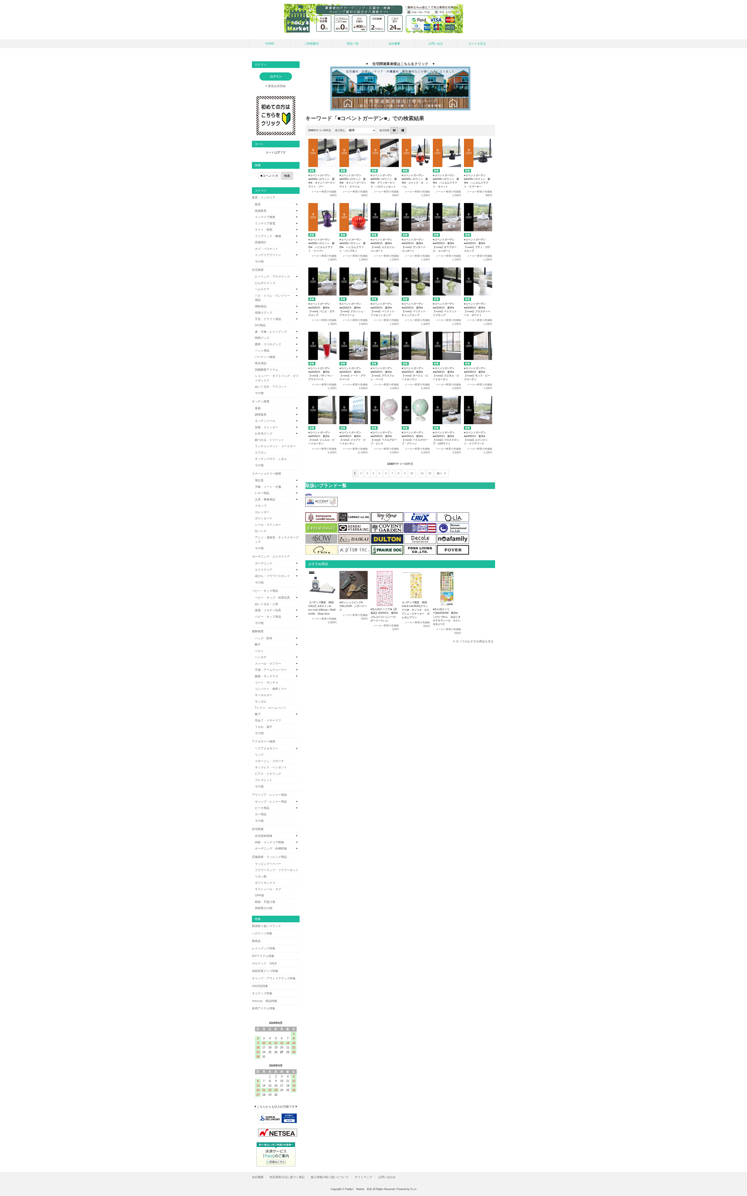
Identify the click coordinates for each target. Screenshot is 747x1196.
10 (411, 473)
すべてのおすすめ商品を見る (475, 641)
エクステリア (263, 569)
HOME (269, 43)
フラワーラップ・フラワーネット (277, 870)
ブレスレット (263, 780)
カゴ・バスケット (266, 248)
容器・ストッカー (266, 427)
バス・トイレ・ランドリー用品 (272, 298)
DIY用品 (260, 325)
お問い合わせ (387, 1177)
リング (259, 754)
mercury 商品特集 (264, 1001)
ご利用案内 (311, 43)
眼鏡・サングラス (266, 676)
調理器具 (261, 414)
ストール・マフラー (268, 663)
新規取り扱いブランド (266, 926)
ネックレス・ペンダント (271, 767)
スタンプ (261, 505)
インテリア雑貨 (265, 217)
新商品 (256, 941)
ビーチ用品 (262, 808)
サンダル (261, 701)
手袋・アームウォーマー (271, 669)
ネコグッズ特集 (262, 993)
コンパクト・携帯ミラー (271, 688)
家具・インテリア (263, 197)
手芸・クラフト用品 (268, 319)
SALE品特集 (260, 986)
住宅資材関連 (263, 835)
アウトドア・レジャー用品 (269, 794)
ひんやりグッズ (265, 283)
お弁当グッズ (263, 433)
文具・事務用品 (265, 499)
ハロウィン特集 (262, 933)
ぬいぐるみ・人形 (266, 604)
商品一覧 (353, 43)
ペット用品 (262, 350)
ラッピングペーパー (268, 863)
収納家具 (261, 210)
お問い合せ (435, 43)
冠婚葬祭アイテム (266, 369)
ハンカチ (261, 657)
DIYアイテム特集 (263, 956)
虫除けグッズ (263, 312)
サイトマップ (363, 1177)
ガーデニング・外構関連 (271, 848)
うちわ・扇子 (263, 726)
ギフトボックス (265, 882)
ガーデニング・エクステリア (271, 556)
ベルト (259, 651)
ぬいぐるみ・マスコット (271, 386)
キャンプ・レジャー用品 (271, 801)
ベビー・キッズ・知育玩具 (272, 597)
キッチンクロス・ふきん (271, 458)
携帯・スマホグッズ (268, 344)
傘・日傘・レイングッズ (271, 331)
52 (430, 473)
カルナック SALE (264, 963)
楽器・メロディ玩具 (268, 610)
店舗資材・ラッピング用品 (269, 856)
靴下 (258, 714)
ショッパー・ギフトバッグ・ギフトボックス (277, 378)
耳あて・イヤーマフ (268, 720)
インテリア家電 (265, 223)
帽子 (258, 644)
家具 (258, 204)
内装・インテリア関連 (269, 842)
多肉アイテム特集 (263, 1008)
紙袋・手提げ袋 (265, 901)
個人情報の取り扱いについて (330, 1177)
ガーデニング (263, 563)
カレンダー (262, 512)
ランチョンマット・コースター (275, 446)
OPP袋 (259, 895)
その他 (259, 261)
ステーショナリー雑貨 (266, 473)
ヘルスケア (262, 289)
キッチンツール (265, 420)
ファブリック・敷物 (268, 236)
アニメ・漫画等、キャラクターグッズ (277, 539)
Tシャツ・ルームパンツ (270, 707)
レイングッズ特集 (263, 948)
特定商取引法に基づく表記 (287, 1177)
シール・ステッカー (268, 524)
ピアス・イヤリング (268, 773)
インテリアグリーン (268, 255)
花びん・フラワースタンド (272, 576)
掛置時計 (261, 242)
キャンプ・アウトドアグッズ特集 (274, 978)
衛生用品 (261, 363)
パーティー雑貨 (265, 357)
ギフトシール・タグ (268, 889)
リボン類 (261, 876)
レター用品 (262, 493)
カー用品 (261, 814)
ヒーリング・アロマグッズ (272, 276)
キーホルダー (263, 695)
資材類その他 (263, 908)
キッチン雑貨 (260, 401)
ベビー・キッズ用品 (265, 590)
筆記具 (259, 480)
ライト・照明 (263, 229)
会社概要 (394, 43)
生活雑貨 (258, 269)
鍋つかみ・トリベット (269, 439)
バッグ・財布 (263, 638)
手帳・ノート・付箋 (268, 486)
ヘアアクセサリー (266, 748)
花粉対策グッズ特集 (265, 971)
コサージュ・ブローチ (269, 761)
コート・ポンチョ (266, 682)
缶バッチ (261, 531)
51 (422, 473)
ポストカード (263, 518)
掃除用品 (261, 306)
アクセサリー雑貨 (263, 741)
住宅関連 (258, 829)
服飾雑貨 (258, 631)
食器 (258, 408)
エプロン (261, 452)
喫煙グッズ (262, 337)
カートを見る (477, 43)
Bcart (413, 1189)
